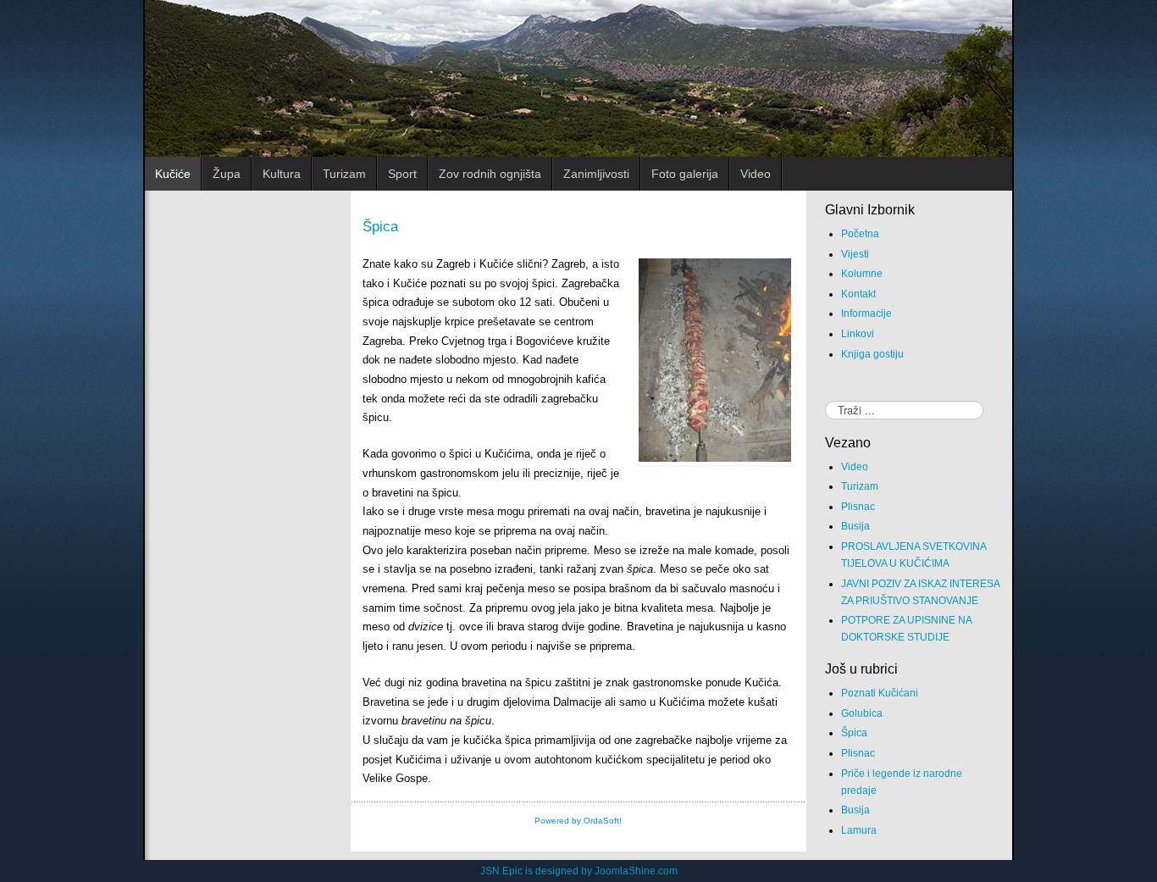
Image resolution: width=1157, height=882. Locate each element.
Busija (855, 526)
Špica (380, 227)
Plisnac (858, 507)
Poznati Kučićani (879, 693)
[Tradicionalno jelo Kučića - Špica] (714, 360)
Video (854, 467)
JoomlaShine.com (636, 871)
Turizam (859, 486)
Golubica (862, 713)
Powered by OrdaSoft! (578, 820)
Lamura (859, 830)
